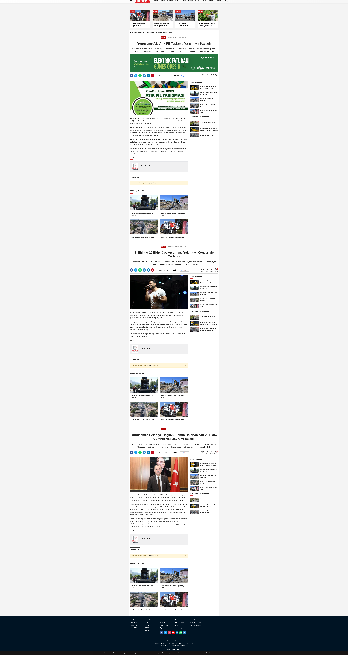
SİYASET (134, 628)
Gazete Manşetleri (195, 622)
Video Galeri (163, 622)
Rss (155, 640)
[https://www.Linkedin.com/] (177, 632)
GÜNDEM (134, 625)
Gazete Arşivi (179, 628)
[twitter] (135, 75)
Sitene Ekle (160, 640)
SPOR (147, 628)
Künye (167, 640)
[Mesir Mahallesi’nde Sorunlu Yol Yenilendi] (144, 202)
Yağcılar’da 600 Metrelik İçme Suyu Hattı (173, 214)
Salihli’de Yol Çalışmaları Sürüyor (142, 237)
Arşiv (176, 625)
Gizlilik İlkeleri (189, 640)
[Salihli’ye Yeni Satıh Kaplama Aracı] (174, 226)
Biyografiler (163, 628)
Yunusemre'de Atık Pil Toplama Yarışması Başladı (158, 32)
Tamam (244, 653)
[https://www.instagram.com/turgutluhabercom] (169, 632)
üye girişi (151, 183)
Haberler (135, 32)
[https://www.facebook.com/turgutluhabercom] (161, 632)
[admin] (184, 632)
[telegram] (144, 75)
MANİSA (141, 32)
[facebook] (131, 75)
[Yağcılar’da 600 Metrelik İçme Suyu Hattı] (174, 202)
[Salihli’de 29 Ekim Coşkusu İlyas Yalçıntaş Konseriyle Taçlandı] (159, 292)
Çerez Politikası (179, 640)
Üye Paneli (178, 619)
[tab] (135, 177)
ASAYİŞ (133, 619)
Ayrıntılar (237, 653)
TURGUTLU (134, 630)
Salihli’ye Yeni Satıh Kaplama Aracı (173, 237)
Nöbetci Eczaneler (195, 625)
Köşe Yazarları (164, 625)
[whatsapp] (140, 75)
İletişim (172, 640)
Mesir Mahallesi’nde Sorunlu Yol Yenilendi (142, 214)
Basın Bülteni (145, 166)
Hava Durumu (194, 619)
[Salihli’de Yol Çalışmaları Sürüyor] (144, 226)
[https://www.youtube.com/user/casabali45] (173, 632)
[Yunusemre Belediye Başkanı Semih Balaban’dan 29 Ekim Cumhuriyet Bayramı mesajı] (159, 474)
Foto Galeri (163, 619)
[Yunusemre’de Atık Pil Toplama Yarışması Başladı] (159, 97)
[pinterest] (152, 75)
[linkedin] (148, 75)
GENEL (147, 622)
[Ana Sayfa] (130, 32)
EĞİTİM (147, 619)
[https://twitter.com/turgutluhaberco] (165, 632)
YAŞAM (147, 630)
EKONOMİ (134, 622)
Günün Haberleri (180, 622)
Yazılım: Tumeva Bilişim (173, 649)
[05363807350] (180, 632)
